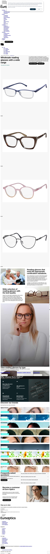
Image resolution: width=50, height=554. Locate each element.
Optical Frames (6, 21)
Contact (3, 39)
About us (3, 38)
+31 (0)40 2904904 (22, 546)
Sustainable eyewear (7, 35)
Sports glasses (4, 523)
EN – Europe (6, 48)
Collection (4, 24)
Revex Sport (6, 23)
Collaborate (6, 13)
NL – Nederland (6, 49)
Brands (3, 14)
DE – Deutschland (7, 51)
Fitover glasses (6, 30)
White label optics (7, 12)
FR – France (6, 52)
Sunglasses (4, 521)
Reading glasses (5, 522)
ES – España (6, 53)
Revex (5, 22)
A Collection (6, 15)
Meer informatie (4, 410)
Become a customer (9, 41)
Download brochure (5, 419)
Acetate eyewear (6, 33)
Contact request (41, 63)
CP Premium (6, 16)
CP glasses (6, 34)
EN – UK (3, 47)
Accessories (4, 541)
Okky (4, 20)
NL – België (6, 50)
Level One (5, 19)
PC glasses (6, 36)
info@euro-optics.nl (28, 546)
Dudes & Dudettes (7, 17)
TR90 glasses (6, 37)
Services (3, 530)
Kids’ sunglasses (6, 31)
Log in (3, 41)
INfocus (5, 18)
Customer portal (12, 55)
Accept (33, 9)
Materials (3, 32)
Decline (39, 9)
